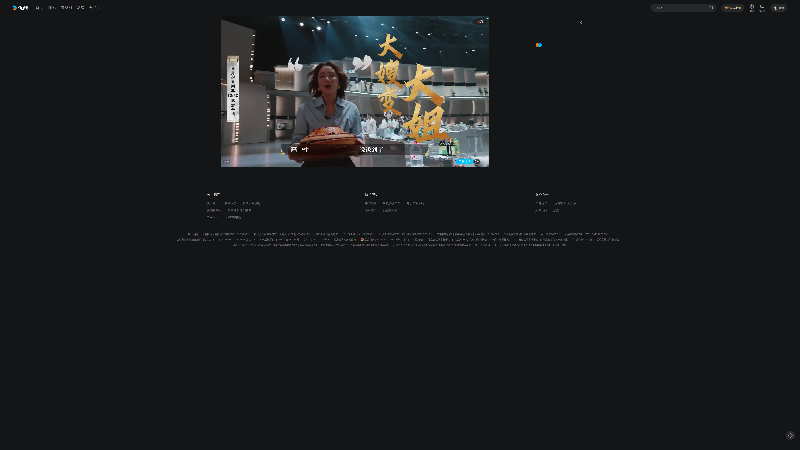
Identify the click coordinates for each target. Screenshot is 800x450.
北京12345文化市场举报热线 (471, 239)
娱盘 (556, 210)
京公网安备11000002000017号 (382, 239)
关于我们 (213, 203)
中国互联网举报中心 (527, 239)
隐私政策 (371, 210)
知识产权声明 (415, 203)
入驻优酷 (541, 210)
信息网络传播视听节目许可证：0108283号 (226, 234)
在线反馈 (230, 203)
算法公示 (561, 244)
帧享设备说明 (251, 203)
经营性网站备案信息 (345, 239)
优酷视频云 (214, 210)
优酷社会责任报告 (239, 210)
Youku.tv (212, 217)
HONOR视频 (232, 217)
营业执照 (193, 234)
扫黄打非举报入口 (501, 239)
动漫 (80, 8)
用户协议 (371, 203)
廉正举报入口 (482, 244)
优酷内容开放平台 (565, 203)
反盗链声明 (390, 210)
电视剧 (66, 8)
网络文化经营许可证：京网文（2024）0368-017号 (282, 234)
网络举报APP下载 (582, 239)
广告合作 (541, 203)
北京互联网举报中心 (439, 239)
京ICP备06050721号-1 (316, 239)
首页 (39, 8)
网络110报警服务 (414, 239)
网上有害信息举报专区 (555, 239)
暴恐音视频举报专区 (607, 239)
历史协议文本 (391, 203)
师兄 (52, 8)
